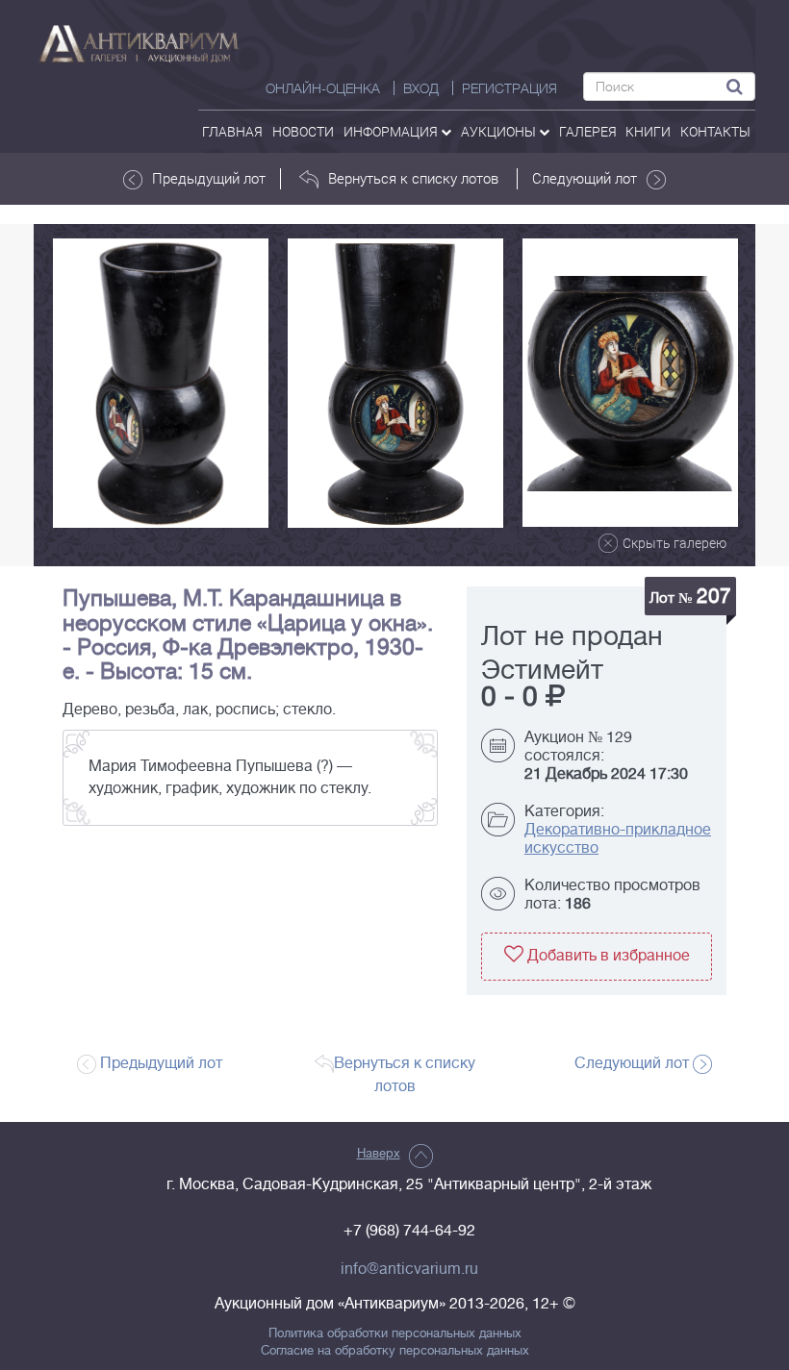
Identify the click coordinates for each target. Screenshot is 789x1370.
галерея (588, 131)
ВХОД (421, 88)
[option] (160, 383)
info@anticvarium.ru (409, 1269)
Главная (232, 131)
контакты (715, 131)
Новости (303, 131)
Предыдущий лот (209, 177)
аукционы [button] (500, 131)
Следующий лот (584, 177)
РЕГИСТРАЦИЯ (509, 88)
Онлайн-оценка (323, 88)
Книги (648, 131)
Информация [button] (392, 131)
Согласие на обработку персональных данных (395, 1351)
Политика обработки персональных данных (395, 1333)
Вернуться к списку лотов (413, 177)
